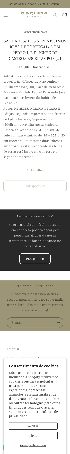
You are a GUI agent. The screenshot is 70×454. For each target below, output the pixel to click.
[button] (5, 15)
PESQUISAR (35, 259)
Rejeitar (33, 435)
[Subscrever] (58, 322)
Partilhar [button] (37, 170)
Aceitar (33, 426)
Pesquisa (13, 349)
